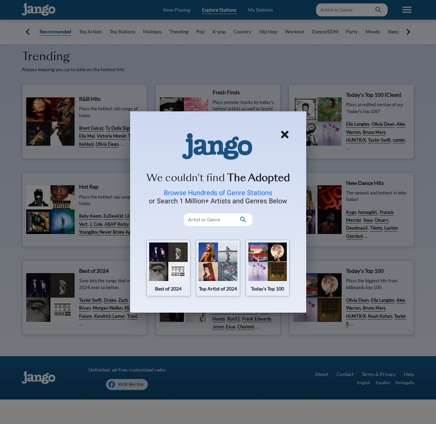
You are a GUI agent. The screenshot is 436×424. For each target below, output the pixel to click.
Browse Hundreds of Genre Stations (218, 193)
